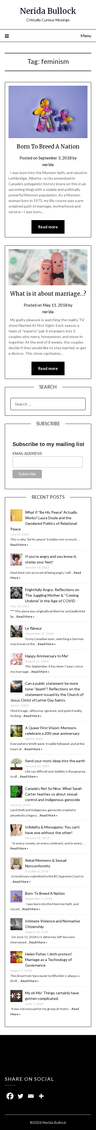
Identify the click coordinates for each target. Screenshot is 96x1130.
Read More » (19, 545)
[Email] (30, 1096)
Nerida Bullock (48, 11)
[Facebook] (10, 1096)
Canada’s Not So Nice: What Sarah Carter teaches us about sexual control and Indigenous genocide (53, 794)
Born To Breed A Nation (48, 146)
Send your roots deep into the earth (55, 760)
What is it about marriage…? (48, 293)
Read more (48, 226)
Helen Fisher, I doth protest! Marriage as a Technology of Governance (48, 959)
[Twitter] (20, 1096)
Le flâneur (33, 628)
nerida (48, 164)
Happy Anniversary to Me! (47, 656)
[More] (41, 1096)
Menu (86, 35)
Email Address (27, 453)
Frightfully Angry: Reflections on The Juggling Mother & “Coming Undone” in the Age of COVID (52, 595)
